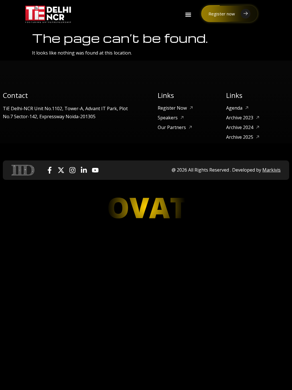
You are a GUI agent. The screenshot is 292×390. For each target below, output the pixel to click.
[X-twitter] (61, 170)
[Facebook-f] (49, 170)
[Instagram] (72, 170)
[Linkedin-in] (83, 170)
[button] (188, 14)
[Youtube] (95, 170)
